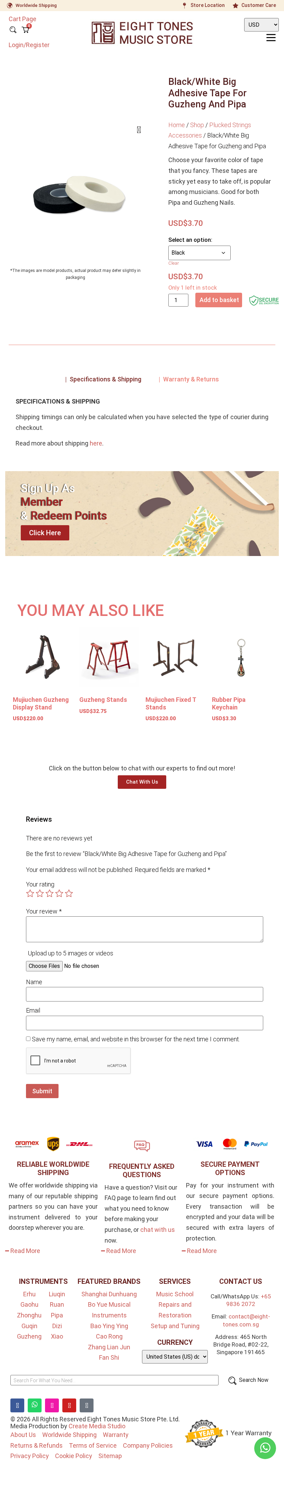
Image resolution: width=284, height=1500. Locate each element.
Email (33, 1010)
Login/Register (29, 44)
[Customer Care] (235, 5)
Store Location (207, 5)
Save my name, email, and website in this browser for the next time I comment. (136, 1039)
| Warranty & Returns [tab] (189, 379)
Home (176, 125)
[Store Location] (184, 5)
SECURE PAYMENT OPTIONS (230, 1168)
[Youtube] (69, 1405)
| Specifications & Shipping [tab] (103, 379)
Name (34, 982)
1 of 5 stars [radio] (30, 893)
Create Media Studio (97, 1426)
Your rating (40, 884)
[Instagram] (52, 1405)
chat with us (157, 1229)
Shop (197, 125)
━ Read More (22, 1250)
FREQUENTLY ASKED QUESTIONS (142, 1170)
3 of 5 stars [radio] (49, 893)
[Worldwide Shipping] (9, 5)
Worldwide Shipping (36, 5)
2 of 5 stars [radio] (40, 893)
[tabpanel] (142, 425)
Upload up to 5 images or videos (70, 953)
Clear (173, 263)
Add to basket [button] (39, 738)
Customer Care (258, 5)
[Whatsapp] (35, 1405)
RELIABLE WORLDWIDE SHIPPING (53, 1168)
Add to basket (219, 299)
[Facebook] (17, 1405)
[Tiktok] (87, 1405)
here (96, 443)
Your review (44, 911)
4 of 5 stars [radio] (59, 893)
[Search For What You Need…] (114, 1380)
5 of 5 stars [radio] (69, 893)
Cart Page (22, 19)
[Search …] (13, 30)
